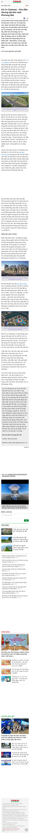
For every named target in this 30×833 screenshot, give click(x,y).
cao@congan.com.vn (10, 824)
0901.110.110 (17, 829)
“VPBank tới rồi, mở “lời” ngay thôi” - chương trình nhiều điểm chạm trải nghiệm (19, 679)
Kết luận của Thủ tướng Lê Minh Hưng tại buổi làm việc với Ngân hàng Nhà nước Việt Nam (15, 654)
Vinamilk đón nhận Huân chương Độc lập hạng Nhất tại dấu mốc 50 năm (20, 754)
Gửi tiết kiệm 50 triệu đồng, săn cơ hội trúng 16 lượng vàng (20, 671)
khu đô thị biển (22, 284)
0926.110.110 (10, 829)
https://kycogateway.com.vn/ (17, 442)
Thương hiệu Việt (8, 716)
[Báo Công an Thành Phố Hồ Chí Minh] (17, 1)
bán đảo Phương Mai (22, 474)
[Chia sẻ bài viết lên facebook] (24, 18)
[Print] (27, 18)
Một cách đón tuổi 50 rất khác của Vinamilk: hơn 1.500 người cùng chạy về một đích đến (20, 746)
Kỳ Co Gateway (12, 474)
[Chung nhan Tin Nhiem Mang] (9, 830)
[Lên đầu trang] (26, 829)
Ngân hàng (5, 632)
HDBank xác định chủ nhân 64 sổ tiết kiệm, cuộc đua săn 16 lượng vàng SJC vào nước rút (20, 663)
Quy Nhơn (12, 476)
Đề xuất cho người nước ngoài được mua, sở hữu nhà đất (20, 547)
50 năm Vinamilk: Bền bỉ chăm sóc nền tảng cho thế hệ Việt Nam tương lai (20, 762)
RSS (27, 5)
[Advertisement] (15, 616)
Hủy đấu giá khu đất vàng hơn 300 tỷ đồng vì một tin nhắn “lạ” (20, 539)
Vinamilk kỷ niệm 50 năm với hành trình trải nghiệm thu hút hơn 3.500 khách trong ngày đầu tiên (13, 737)
